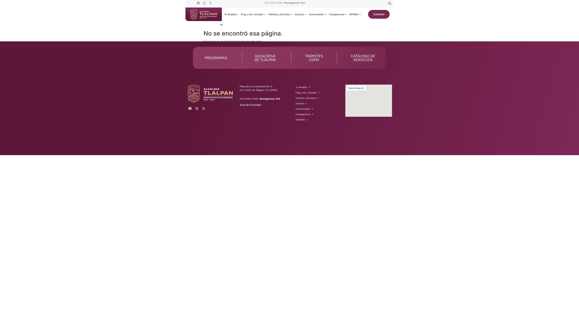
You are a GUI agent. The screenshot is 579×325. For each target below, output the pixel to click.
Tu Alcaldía (230, 14)
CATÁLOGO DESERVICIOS (363, 57)
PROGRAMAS (216, 57)
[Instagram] (204, 3)
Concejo (299, 14)
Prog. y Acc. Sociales (252, 14)
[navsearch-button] (390, 4)
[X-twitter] (210, 3)
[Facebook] (198, 3)
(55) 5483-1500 (273, 2)
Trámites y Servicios (279, 14)
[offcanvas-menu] (221, 25)
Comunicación (316, 14)
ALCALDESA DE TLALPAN (265, 57)
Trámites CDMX (314, 57)
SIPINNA (353, 14)
